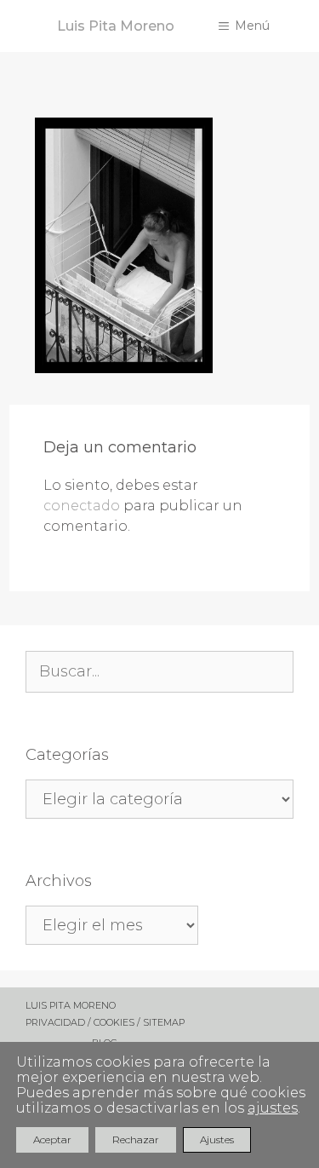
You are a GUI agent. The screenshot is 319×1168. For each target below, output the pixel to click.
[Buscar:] (159, 672)
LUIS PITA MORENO (71, 1005)
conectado (81, 506)
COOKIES (115, 1022)
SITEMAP (164, 1022)
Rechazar (135, 1139)
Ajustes (217, 1139)
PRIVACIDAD (55, 1022)
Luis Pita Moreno (115, 26)
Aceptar (52, 1139)
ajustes (273, 1108)
